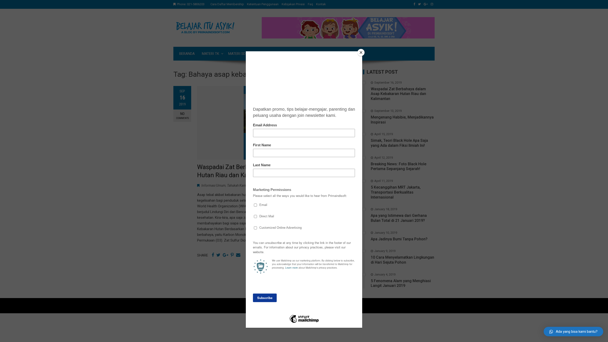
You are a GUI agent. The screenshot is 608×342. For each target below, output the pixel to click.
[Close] (361, 52)
